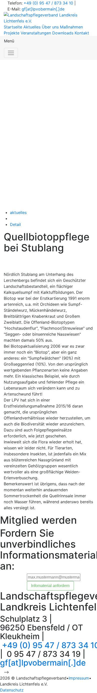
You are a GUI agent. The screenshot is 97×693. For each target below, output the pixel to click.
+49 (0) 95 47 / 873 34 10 (48, 2)
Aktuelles (32, 26)
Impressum (79, 678)
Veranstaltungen (36, 32)
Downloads (62, 32)
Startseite (13, 26)
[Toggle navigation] (11, 53)
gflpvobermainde (43, 8)
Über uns (50, 26)
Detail (15, 224)
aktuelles (18, 212)
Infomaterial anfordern (50, 586)
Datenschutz (12, 690)
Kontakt (82, 32)
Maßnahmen (71, 26)
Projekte (11, 32)
